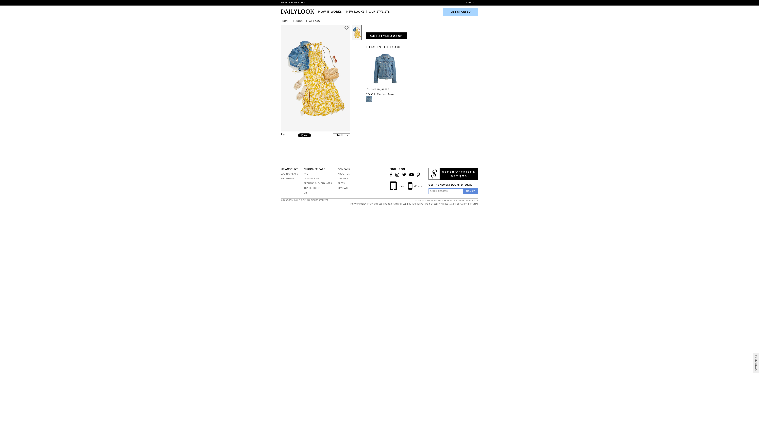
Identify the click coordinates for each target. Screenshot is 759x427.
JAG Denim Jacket (377, 89)
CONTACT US (311, 179)
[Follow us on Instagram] (397, 175)
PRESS (341, 183)
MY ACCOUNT (289, 169)
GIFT (306, 193)
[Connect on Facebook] (391, 175)
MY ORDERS (287, 179)
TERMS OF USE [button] (375, 204)
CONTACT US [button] (472, 201)
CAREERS (343, 179)
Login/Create (289, 174)
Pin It (284, 134)
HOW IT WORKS (330, 11)
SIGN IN (470, 3)
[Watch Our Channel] (411, 175)
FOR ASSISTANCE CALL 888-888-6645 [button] (433, 201)
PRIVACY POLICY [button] (358, 204)
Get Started (461, 11)
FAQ (306, 174)
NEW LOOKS (355, 11)
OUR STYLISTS (379, 11)
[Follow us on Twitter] (404, 175)
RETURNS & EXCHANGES (318, 183)
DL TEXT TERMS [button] (416, 204)
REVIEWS (343, 188)
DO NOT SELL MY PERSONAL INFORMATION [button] (446, 204)
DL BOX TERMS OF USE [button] (395, 204)
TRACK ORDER (312, 188)
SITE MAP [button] (474, 204)
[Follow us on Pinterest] (418, 175)
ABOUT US (344, 174)
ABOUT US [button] (459, 201)
